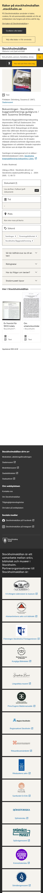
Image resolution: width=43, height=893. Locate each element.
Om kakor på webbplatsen (12, 508)
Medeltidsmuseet (9, 468)
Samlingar (9, 236)
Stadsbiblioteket (8, 473)
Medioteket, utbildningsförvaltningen (17, 457)
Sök (40, 57)
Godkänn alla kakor (14, 30)
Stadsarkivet (7, 479)
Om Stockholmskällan (11, 497)
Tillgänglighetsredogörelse (13, 502)
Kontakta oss (7, 491)
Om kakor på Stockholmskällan (14, 24)
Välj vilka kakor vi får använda (18, 39)
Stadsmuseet (7, 102)
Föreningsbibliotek (27, 236)
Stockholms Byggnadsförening (18, 241)
